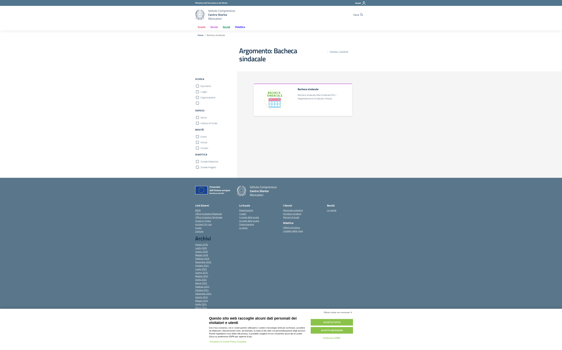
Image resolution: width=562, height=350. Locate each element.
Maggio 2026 (201, 255)
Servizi (204, 117)
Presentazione (246, 210)
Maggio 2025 (201, 276)
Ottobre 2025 (202, 265)
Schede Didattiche (209, 161)
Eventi (204, 136)
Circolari (204, 148)
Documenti (206, 86)
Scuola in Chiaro (203, 221)
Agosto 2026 (201, 244)
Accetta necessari (332, 330)
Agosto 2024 (201, 297)
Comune (199, 231)
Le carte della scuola (249, 221)
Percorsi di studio (291, 217)
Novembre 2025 (203, 262)
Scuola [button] (201, 27)
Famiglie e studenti (292, 214)
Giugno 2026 (201, 251)
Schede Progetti (208, 167)
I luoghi (242, 214)
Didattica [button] (240, 27)
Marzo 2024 (201, 307)
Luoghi (204, 91)
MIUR (198, 210)
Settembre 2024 (203, 293)
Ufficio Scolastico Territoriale (208, 217)
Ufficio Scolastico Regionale (208, 214)
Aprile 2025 (201, 279)
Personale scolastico (293, 210)
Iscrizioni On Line (203, 224)
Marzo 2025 (201, 283)
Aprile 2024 (201, 304)
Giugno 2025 (201, 272)
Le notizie (331, 210)
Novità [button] (226, 27)
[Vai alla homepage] (200, 15)
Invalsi (198, 228)
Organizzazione (208, 97)
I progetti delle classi (293, 231)
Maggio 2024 (201, 300)
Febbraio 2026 (202, 258)
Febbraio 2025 (202, 286)
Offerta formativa (291, 227)
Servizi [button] (214, 27)
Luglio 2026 (201, 248)
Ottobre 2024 (202, 290)
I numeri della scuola (249, 217)
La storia (243, 228)
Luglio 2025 (201, 269)
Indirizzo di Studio (209, 123)
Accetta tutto (331, 322)
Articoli (204, 142)
